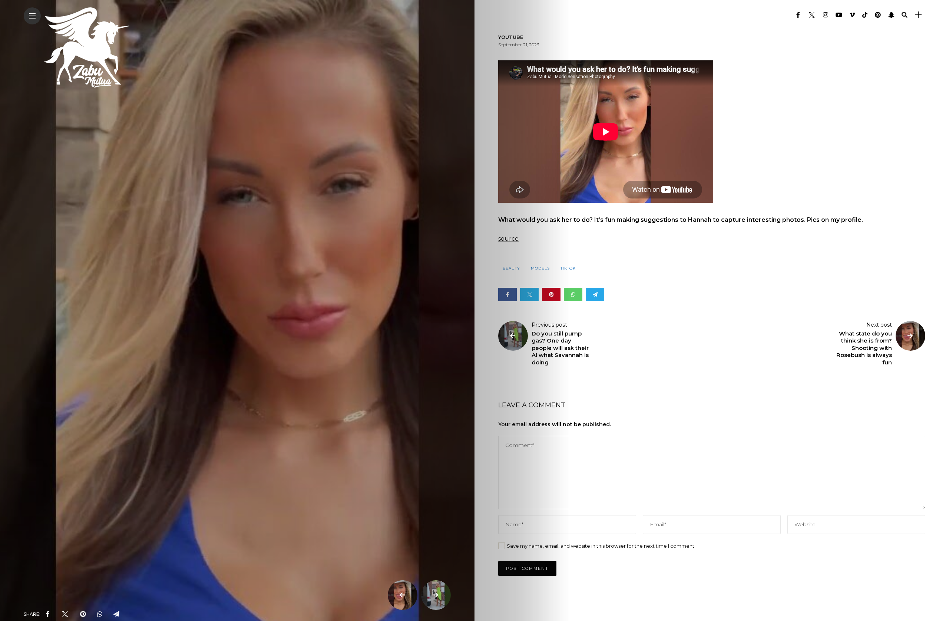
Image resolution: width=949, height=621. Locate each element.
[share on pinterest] (83, 614)
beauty (511, 268)
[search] (904, 15)
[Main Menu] (32, 16)
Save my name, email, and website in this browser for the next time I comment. (601, 546)
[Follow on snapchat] (891, 15)
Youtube (510, 37)
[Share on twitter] (529, 294)
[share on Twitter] (65, 614)
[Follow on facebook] (798, 15)
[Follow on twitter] (811, 15)
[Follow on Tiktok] (864, 15)
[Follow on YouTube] (839, 15)
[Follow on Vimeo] (852, 15)
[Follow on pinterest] (878, 15)
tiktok (568, 268)
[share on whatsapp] (99, 614)
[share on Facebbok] (48, 614)
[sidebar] (918, 15)
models (540, 268)
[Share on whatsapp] (573, 294)
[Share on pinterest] (551, 294)
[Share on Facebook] (507, 294)
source (508, 238)
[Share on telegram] (595, 294)
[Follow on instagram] (825, 15)
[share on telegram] (116, 614)
